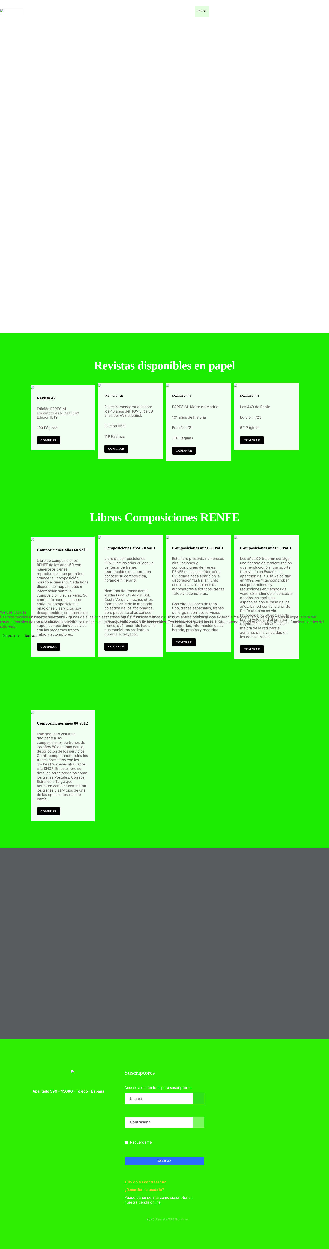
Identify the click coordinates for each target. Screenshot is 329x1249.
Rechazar (31, 636)
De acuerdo (10, 636)
